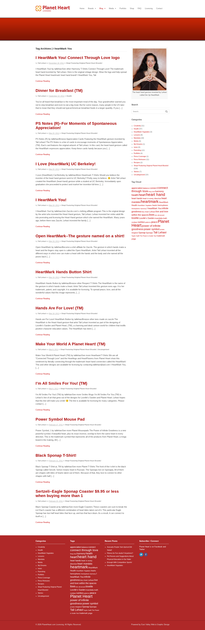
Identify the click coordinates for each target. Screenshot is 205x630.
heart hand (155, 194)
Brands (91, 8)
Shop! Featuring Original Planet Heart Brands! (84, 63)
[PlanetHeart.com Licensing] (53, 10)
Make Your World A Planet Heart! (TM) (70, 344)
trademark (161, 236)
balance (146, 188)
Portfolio (123, 8)
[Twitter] (141, 555)
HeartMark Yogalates (142, 132)
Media (111, 8)
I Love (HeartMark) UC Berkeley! (66, 164)
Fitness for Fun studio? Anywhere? (120, 553)
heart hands (137, 198)
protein (162, 229)
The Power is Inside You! (148, 236)
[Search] (166, 111)
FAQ (139, 8)
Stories (136, 172)
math (165, 218)
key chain (145, 212)
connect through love (84, 550)
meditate (134, 222)
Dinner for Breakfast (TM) (59, 90)
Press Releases (140, 159)
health (135, 195)
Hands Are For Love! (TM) (59, 308)
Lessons (137, 135)
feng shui (152, 191)
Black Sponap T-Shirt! (56, 455)
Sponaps (149, 233)
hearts (154, 205)
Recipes (137, 163)
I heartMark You (154, 208)
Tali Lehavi (42, 63)
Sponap (141, 233)
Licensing (149, 8)
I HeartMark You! (51, 200)
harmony (159, 191)
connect (153, 188)
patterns (148, 222)
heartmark (149, 201)
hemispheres (163, 205)
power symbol (151, 229)
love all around (159, 215)
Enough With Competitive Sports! (119, 562)
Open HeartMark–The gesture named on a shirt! (80, 236)
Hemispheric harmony (139, 208)
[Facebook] (146, 555)
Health (69, 96)
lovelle (135, 218)
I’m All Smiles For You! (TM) (61, 383)
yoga (134, 239)
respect (135, 233)
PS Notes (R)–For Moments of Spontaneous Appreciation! (76, 125)
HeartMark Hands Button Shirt (63, 272)
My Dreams (138, 144)
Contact (159, 8)
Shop (132, 8)
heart (142, 195)
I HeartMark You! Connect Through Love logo (78, 57)
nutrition (141, 222)
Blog (101, 8)
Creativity (137, 126)
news (136, 147)
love (151, 214)
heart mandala (84, 563)
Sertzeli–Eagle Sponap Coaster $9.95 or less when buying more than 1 (77, 493)
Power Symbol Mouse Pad (60, 419)
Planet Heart (81, 596)
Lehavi (152, 212)
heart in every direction (152, 198)
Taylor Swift (135, 236)
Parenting (137, 150)
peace (154, 222)
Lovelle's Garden (146, 218)
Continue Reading (43, 81)
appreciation (137, 188)
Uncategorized (103, 349)
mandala (158, 218)
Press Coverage (140, 156)
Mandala (137, 138)
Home (82, 8)
